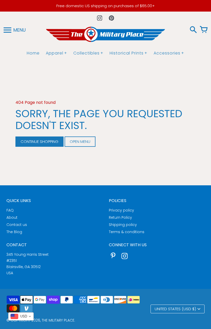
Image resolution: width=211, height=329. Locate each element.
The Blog (14, 231)
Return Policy (120, 217)
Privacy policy (121, 210)
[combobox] (21, 316)
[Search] (193, 30)
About (11, 217)
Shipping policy (123, 224)
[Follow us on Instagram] (99, 18)
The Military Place (58, 320)
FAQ (10, 210)
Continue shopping (39, 141)
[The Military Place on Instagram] (124, 256)
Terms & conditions (126, 231)
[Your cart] (203, 30)
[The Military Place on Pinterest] (113, 256)
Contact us (16, 224)
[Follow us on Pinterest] (111, 18)
